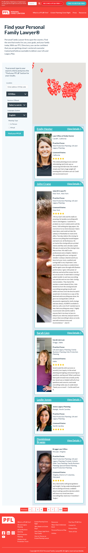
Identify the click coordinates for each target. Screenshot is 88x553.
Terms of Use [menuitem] (73, 531)
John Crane (44, 183)
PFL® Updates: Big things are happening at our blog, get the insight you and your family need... (14, 3)
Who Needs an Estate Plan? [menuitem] (41, 528)
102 (60, 509)
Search (39, 3)
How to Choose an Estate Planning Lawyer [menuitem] (42, 537)
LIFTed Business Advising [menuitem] (22, 531)
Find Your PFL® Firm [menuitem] (75, 522)
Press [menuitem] (75, 13)
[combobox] (32, 3)
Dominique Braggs (43, 440)
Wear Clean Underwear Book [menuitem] (59, 526)
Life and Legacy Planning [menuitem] (22, 526)
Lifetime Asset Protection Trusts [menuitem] (22, 540)
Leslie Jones (44, 399)
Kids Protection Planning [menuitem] (22, 535)
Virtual (12, 127)
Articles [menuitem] (54, 533)
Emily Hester (45, 129)
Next (65, 509)
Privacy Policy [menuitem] (73, 528)
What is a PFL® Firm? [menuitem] (40, 13)
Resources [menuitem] (82, 13)
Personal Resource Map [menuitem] (59, 530)
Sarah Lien (43, 332)
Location (9, 83)
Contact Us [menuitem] (72, 525)
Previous (24, 509)
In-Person (13, 124)
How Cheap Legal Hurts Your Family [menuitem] (42, 532)
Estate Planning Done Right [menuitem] (61, 13)
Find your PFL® (14, 133)
